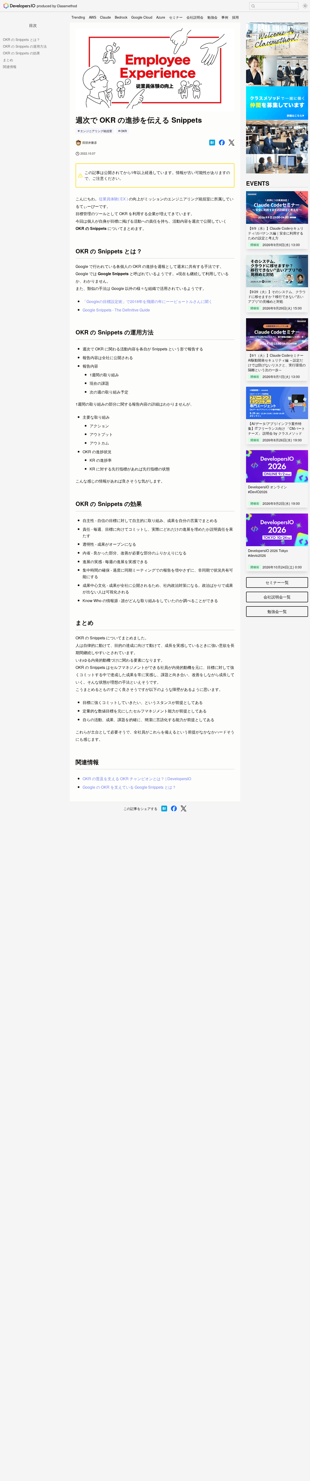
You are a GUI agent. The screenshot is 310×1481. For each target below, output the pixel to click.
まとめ (8, 59)
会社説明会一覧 (277, 597)
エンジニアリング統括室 (96, 131)
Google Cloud (141, 17)
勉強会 (212, 17)
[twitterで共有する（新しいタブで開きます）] (231, 143)
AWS (92, 17)
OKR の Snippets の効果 (21, 53)
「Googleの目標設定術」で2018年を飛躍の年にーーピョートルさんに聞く (147, 301)
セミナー (176, 17)
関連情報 (9, 66)
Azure (160, 17)
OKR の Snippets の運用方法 (25, 46)
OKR (124, 131)
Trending (78, 17)
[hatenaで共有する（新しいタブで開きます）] (212, 142)
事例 (224, 17)
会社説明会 (194, 17)
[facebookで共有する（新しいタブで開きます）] (222, 142)
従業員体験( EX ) (113, 199)
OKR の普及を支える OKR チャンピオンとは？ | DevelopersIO (137, 778)
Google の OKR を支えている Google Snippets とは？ (129, 787)
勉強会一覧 (277, 611)
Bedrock (121, 17)
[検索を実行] (253, 6)
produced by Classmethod (57, 5)
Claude (105, 17)
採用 (235, 17)
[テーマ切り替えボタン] (305, 6)
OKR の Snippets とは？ (21, 39)
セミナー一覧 (277, 582)
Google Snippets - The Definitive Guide (116, 310)
